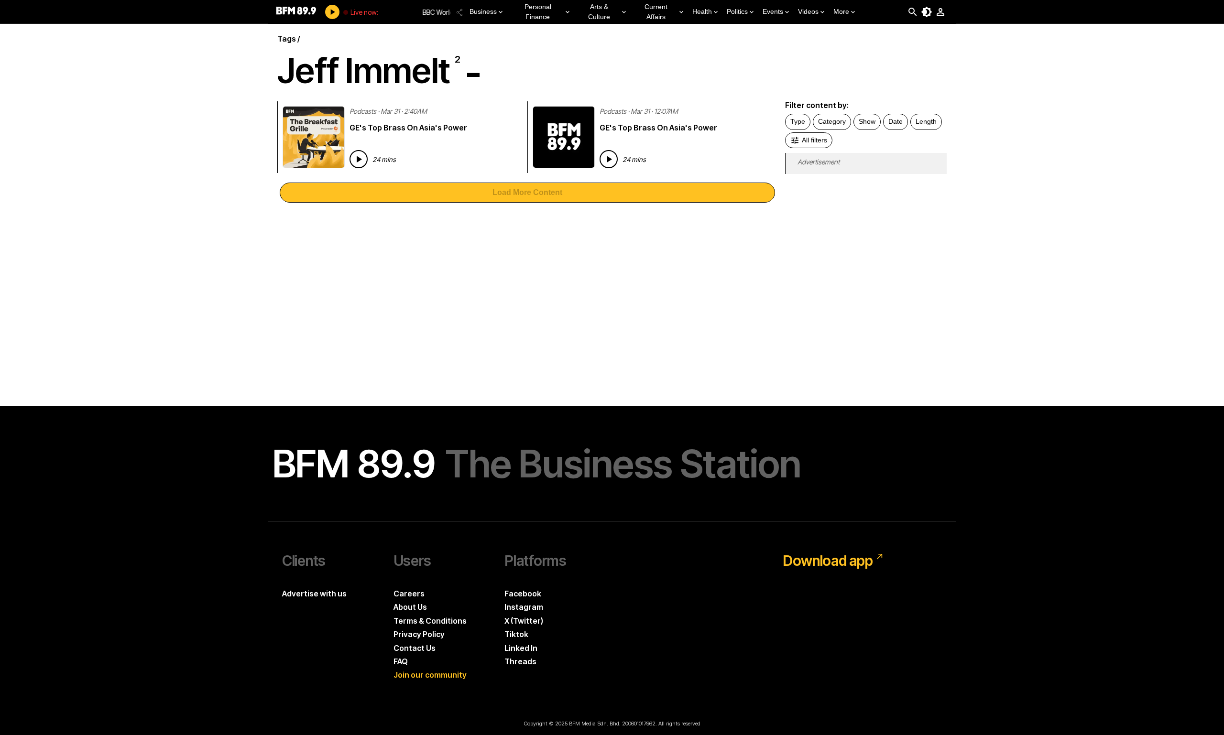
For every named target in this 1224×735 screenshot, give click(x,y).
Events (773, 11)
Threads (520, 661)
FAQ (400, 661)
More (841, 11)
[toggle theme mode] (926, 12)
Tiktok (516, 634)
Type (797, 121)
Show (867, 121)
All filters (814, 140)
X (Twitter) (523, 621)
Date (895, 121)
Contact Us (414, 648)
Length (926, 121)
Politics (737, 11)
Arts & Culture (599, 12)
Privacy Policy (419, 634)
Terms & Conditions (430, 621)
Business (483, 11)
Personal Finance (538, 12)
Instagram (523, 607)
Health (702, 11)
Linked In (520, 648)
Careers (409, 593)
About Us (410, 607)
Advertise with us (314, 593)
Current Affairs (656, 12)
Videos (808, 11)
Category (832, 121)
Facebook (522, 593)
